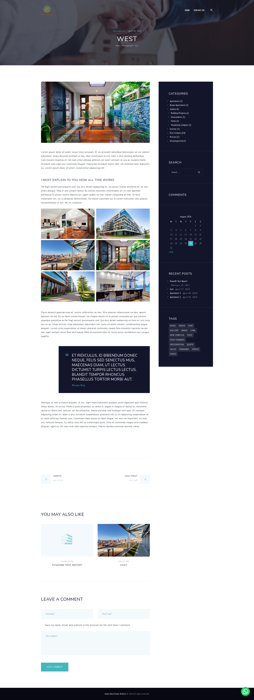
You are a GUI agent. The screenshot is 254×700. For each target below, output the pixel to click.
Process (173, 136)
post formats (177, 340)
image (185, 330)
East (123, 565)
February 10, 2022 (67, 561)
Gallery (173, 109)
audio (182, 325)
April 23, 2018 (124, 561)
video (173, 354)
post (189, 335)
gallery (174, 330)
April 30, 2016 (134, 31)
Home (118, 45)
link (193, 330)
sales (173, 349)
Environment (176, 117)
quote (190, 344)
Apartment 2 (175, 297)
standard (184, 349)
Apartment (174, 101)
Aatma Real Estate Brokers (115, 693)
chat (190, 325)
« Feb (171, 252)
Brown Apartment (177, 105)
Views (173, 121)
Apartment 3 (175, 293)
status (195, 349)
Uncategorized (119, 31)
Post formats (175, 132)
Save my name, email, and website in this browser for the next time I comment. (88, 625)
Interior (173, 129)
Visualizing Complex (179, 125)
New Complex (177, 335)
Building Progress (178, 113)
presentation (177, 344)
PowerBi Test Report (67, 565)
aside (173, 325)
